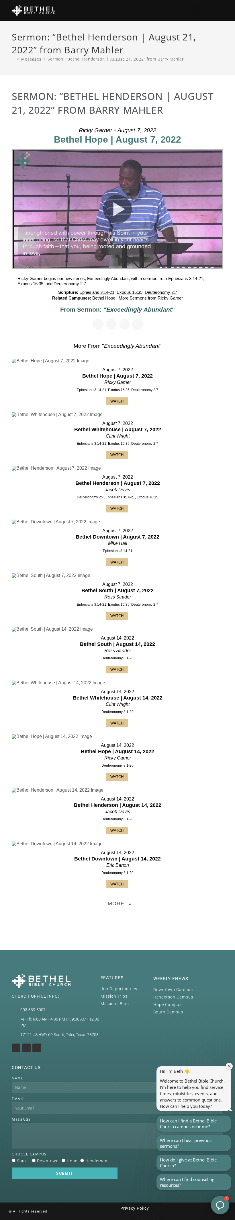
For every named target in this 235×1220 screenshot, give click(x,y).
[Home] (13, 59)
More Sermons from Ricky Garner (151, 298)
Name (17, 1078)
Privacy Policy (134, 1208)
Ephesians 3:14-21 (96, 292)
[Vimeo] (36, 1048)
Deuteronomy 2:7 (161, 292)
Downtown (48, 1161)
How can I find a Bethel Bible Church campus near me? (188, 1123)
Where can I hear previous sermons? (185, 1143)
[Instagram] (16, 1048)
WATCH (117, 401)
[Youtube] (26, 1048)
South (23, 1161)
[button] (197, 10)
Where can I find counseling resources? (187, 1182)
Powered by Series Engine (117, 918)
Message (21, 1119)
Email (18, 1098)
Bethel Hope (103, 298)
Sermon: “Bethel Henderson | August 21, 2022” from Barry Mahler (116, 59)
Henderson (96, 1161)
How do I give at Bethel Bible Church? (188, 1162)
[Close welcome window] (229, 1066)
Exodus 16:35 (129, 292)
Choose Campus (29, 1154)
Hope (72, 1161)
